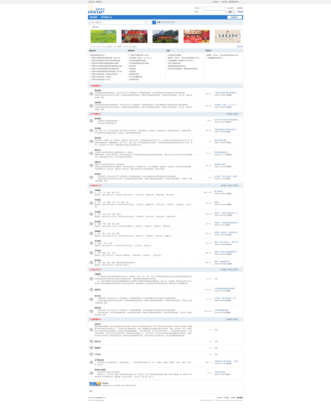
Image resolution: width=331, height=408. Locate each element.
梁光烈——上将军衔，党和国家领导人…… (228, 2)
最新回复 (240, 47)
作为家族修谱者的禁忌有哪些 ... (225, 288)
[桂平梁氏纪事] (91, 362)
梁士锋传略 (218, 191)
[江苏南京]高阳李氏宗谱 (137, 60)
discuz (172, 22)
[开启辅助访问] (212, 2)
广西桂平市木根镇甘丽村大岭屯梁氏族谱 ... (105, 69)
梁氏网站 (240, 398)
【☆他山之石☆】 (95, 269)
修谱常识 (98, 290)
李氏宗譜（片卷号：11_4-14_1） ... (227, 105)
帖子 (146, 22)
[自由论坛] (91, 330)
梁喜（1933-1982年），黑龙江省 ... (227, 242)
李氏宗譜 (132, 66)
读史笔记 (98, 174)
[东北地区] (91, 243)
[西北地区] (91, 224)
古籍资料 (98, 274)
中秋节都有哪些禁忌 (221, 310)
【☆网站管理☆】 (95, 319)
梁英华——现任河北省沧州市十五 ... (227, 213)
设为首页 (91, 2)
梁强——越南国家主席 (222, 261)
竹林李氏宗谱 (134, 79)
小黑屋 (233, 398)
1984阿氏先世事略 (174, 55)
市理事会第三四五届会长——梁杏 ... (227, 361)
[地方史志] (91, 299)
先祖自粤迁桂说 (220, 372)
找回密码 (240, 8)
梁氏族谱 (93, 17)
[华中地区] (91, 253)
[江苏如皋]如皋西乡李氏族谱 (139, 63)
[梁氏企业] (91, 153)
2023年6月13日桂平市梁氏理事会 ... (227, 120)
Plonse (134, 47)
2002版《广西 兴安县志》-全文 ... (226, 298)
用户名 (197, 8)
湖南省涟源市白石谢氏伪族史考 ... (226, 129)
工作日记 (98, 354)
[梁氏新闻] (91, 121)
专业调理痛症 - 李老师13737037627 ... (181, 60)
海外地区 (98, 260)
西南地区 (98, 231)
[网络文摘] (91, 311)
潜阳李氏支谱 (134, 74)
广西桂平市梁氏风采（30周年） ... (102, 77)
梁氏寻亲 (98, 138)
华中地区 (98, 251)
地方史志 (98, 296)
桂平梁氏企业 (106, 17)
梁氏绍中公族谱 (100, 370)
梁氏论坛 (89, 27)
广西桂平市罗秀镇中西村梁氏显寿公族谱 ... (105, 63)
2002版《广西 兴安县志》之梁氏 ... (227, 176)
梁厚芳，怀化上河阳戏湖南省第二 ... (227, 252)
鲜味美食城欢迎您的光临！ (177, 66)
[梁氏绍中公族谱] (91, 373)
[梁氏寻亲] (91, 141)
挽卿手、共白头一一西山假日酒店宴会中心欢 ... (184, 58)
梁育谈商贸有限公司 (98, 55)
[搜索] (154, 22)
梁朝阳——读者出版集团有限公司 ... (227, 223)
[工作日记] (91, 354)
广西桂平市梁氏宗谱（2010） (101, 79)
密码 (196, 12)
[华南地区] (91, 192)
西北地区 (98, 221)
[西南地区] (91, 233)
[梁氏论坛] (96, 9)
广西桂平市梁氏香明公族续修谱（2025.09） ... (107, 58)
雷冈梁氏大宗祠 (220, 164)
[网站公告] (91, 341)
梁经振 (228, 179)
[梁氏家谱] (91, 94)
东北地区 (98, 241)
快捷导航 (234, 17)
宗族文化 (98, 162)
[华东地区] (91, 203)
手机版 (226, 398)
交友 (167, 22)
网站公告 (98, 341)
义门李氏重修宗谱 (135, 77)
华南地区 (98, 190)
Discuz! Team (100, 400)
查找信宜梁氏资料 (221, 140)
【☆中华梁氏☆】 (95, 114)
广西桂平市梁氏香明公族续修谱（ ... (227, 93)
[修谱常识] (91, 289)
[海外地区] (91, 262)
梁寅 (90, 391)
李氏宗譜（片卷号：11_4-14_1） (141, 58)
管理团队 (98, 348)
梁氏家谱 (98, 90)
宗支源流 (98, 128)
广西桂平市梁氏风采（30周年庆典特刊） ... (105, 74)
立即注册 (240, 12)
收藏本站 (99, 2)
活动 (163, 22)
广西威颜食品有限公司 (214, 58)
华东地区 (98, 200)
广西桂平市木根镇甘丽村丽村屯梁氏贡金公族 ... (107, 66)
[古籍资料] (91, 279)
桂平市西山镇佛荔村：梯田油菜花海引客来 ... (183, 69)
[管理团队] (91, 348)
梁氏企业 (98, 150)
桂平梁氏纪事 (99, 360)
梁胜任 (217, 202)
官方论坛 (105, 383)
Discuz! (99, 398)
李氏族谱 (132, 69)
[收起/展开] (241, 86)
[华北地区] (91, 214)
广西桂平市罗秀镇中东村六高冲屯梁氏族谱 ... (106, 60)
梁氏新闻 (98, 119)
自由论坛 (98, 324)
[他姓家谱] (91, 106)
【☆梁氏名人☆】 (95, 185)
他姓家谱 (98, 102)
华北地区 (98, 212)
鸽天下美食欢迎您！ (175, 63)
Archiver (220, 398)
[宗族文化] (91, 165)
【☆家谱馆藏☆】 (95, 86)
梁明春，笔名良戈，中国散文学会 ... (227, 232)
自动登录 (231, 8)
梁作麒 (229, 95)
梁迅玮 (235, 114)
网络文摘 (98, 308)
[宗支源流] (91, 130)
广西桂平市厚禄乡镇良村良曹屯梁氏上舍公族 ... (107, 71)
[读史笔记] (91, 177)
